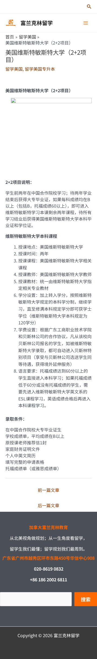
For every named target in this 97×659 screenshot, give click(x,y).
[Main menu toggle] (86, 23)
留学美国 (14, 69)
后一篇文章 (48, 505)
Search (48, 588)
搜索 (86, 599)
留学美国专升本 (40, 69)
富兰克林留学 (36, 23)
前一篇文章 (48, 490)
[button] (89, 6)
